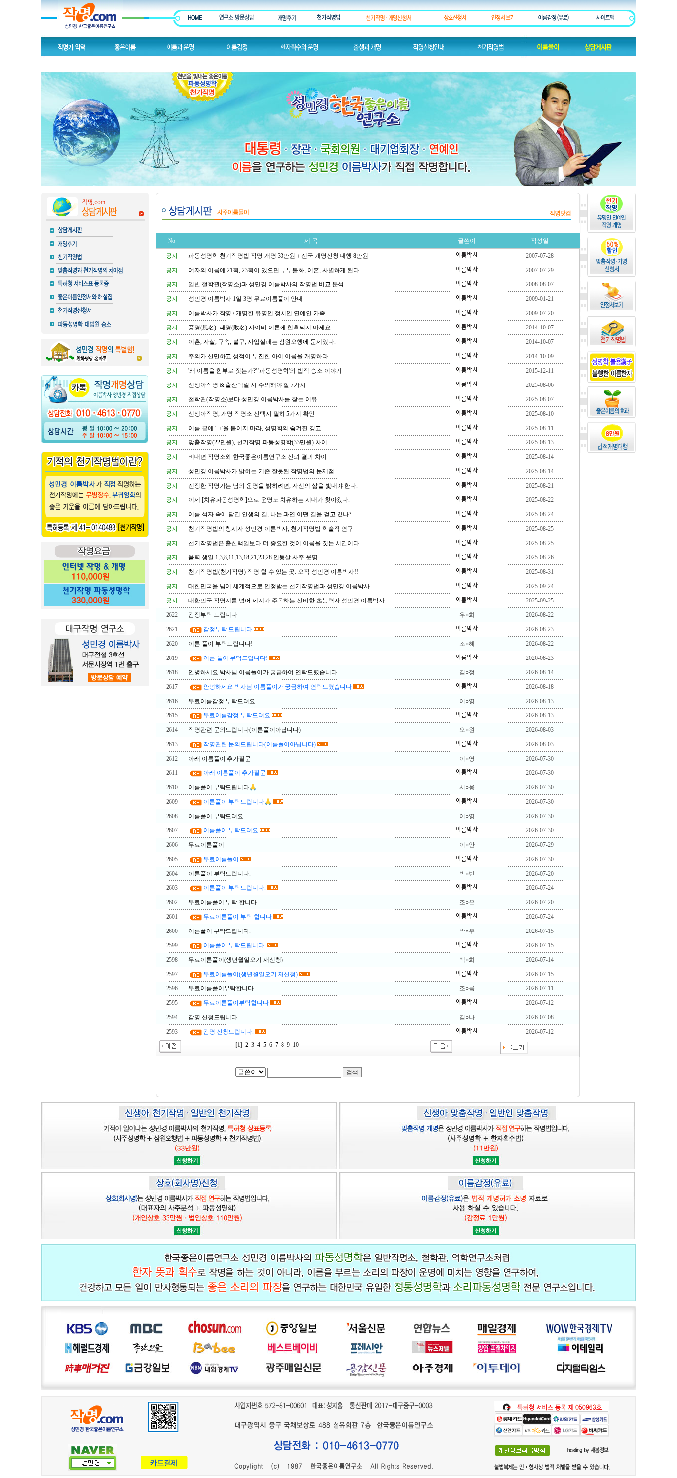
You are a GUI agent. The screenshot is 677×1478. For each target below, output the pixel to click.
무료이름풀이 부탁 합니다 (222, 902)
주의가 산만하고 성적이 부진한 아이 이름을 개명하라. (259, 356)
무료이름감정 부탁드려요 (221, 701)
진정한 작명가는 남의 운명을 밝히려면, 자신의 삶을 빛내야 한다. (273, 485)
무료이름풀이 (206, 844)
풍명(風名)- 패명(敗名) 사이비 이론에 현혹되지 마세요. (260, 327)
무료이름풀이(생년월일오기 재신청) (235, 959)
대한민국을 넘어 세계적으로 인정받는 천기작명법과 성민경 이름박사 (279, 586)
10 (296, 1044)
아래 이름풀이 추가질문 (219, 758)
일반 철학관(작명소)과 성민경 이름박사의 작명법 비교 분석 (266, 284)
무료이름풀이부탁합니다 (221, 988)
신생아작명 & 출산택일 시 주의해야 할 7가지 (247, 385)
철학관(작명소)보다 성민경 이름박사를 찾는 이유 (252, 399)
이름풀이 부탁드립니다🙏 (222, 787)
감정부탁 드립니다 (212, 614)
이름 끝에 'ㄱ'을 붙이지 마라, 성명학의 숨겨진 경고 (254, 428)
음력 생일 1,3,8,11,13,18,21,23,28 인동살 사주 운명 (253, 557)
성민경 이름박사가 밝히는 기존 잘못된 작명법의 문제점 (261, 471)
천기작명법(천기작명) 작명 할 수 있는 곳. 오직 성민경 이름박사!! (273, 571)
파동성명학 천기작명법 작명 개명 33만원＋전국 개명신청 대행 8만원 (278, 255)
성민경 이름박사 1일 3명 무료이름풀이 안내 (245, 298)
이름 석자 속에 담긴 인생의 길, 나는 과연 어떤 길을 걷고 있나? (269, 514)
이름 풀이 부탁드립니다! (220, 643)
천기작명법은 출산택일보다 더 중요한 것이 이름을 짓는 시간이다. (274, 543)
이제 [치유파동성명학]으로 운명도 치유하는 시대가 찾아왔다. (269, 499)
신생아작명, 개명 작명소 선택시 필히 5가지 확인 (251, 413)
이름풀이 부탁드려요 (215, 816)
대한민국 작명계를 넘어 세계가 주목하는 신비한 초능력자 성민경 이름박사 (286, 600)
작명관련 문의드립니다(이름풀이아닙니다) (244, 729)
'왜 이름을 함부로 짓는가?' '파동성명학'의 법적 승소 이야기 (265, 370)
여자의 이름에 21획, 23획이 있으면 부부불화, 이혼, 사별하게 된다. (274, 270)
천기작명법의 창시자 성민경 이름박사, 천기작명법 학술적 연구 (270, 528)
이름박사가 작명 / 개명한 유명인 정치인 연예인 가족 (256, 313)
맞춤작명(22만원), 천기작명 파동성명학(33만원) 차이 (257, 442)
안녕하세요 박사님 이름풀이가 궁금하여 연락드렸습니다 (262, 672)
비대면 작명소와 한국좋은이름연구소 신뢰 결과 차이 (257, 456)
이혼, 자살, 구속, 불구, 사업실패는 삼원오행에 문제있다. (262, 341)
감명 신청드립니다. (213, 1017)
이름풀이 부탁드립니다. (219, 873)
